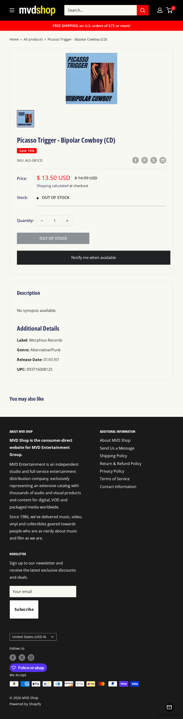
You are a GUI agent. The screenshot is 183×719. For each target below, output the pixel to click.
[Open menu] (12, 10)
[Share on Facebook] (135, 160)
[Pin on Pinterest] (144, 160)
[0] (170, 10)
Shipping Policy (113, 455)
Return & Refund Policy (120, 463)
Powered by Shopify (25, 704)
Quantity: (25, 220)
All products (33, 39)
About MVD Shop (115, 440)
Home (14, 39)
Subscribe (24, 609)
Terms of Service (115, 478)
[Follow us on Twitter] (22, 657)
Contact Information (118, 486)
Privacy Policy (112, 471)
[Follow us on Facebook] (13, 657)
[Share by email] (162, 160)
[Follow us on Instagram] (31, 657)
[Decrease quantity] (42, 221)
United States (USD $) (29, 636)
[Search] (143, 10)
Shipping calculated (52, 185)
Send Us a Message (117, 448)
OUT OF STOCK (53, 238)
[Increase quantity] (67, 221)
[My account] (160, 10)
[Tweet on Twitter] (153, 160)
